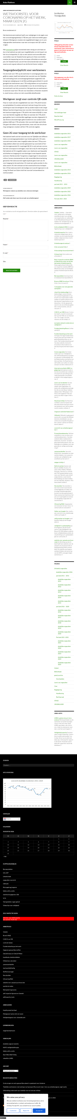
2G (5, 180)
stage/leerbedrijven (9, 1030)
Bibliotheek (57, 166)
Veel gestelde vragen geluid (11, 902)
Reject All (26, 1110)
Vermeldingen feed (60, 112)
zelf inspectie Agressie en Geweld (13, 993)
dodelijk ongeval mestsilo (11, 1044)
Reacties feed (58, 116)
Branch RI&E (7, 935)
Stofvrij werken (59, 466)
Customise (13, 1110)
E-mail (5, 253)
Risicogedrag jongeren (10, 887)
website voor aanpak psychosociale (14, 982)
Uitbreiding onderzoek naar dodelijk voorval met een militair (22, 1090)
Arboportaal (58, 254)
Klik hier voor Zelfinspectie (11, 918)
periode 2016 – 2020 (62, 606)
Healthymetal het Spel (10, 1010)
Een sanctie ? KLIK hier (10, 919)
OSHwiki (57, 415)
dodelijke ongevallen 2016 (62, 173)
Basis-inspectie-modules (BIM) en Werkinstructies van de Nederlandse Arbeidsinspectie (63, 261)
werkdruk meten (8, 986)
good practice (58, 675)
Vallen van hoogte (59, 511)
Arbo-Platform (9, 2)
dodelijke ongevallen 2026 (62, 195)
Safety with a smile (9, 891)
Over (55, 686)
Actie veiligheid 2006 (60, 227)
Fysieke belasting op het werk (63, 334)
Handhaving (58, 180)
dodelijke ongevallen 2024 (62, 188)
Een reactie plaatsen (32, 25)
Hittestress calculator (9, 961)
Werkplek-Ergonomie (9, 990)
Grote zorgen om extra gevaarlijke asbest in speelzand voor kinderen (24, 1083)
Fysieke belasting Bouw (61, 328)
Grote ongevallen (59, 352)
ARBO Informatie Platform (12, 10)
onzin (58, 55)
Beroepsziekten (59, 276)
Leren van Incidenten (60, 383)
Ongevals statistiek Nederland (63, 411)
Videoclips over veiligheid (11, 905)
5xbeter (56, 212)
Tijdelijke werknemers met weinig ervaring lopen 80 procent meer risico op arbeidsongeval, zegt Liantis (35, 1087)
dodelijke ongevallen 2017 (62, 137)
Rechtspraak (60, 697)
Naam (5, 244)
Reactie (6, 219)
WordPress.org (59, 120)
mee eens (59, 57)
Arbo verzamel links (60, 247)
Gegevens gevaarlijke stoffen (12, 950)
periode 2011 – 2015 (60, 184)
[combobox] (38, 765)
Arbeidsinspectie (59, 232)
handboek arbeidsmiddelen (11, 957)
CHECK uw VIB (59, 312)
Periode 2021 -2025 (60, 199)
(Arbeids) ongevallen (60, 568)
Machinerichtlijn (59, 401)
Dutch (8, 819)
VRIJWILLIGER (59, 159)
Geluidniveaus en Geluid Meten (12, 953)
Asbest (56, 668)
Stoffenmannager (8, 972)
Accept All (39, 1110)
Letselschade (7, 876)
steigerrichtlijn (59, 462)
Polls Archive (58, 96)
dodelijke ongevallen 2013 (62, 170)
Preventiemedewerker (61, 433)
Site (4, 261)
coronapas (12, 180)
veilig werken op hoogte (61, 518)
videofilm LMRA (8, 1058)
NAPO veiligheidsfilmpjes (11, 1047)
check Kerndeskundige (61, 292)
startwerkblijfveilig (9, 968)
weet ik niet (60, 59)
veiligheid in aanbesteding (62, 526)
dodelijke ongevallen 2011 (62, 133)
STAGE (56, 151)
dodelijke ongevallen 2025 (62, 191)
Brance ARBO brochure (61, 281)
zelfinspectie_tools (8, 997)
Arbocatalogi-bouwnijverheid (63, 250)
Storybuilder (58, 486)
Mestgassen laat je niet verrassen (13, 1014)
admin (21, 25)
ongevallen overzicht (9, 880)
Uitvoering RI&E (59, 504)
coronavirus (10, 49)
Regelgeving (58, 177)
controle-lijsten (8, 943)
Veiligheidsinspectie (60, 732)
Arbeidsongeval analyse (61, 243)
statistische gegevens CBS (11, 894)
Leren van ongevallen (60, 144)
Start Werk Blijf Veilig (9, 1055)
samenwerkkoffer (59, 451)
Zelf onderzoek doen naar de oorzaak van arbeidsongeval (20, 197)
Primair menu (74, 2)
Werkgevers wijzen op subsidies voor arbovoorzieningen (20, 190)
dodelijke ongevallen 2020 (62, 141)
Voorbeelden (60, 679)
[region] (26, 1104)
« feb (5, 856)
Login (56, 109)
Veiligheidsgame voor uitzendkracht (14, 1017)
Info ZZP (6, 873)
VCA (4, 898)
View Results (64, 65)
